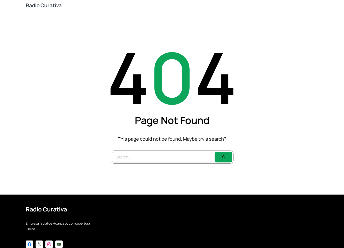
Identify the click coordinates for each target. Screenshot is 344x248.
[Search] (223, 157)
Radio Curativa (44, 5)
